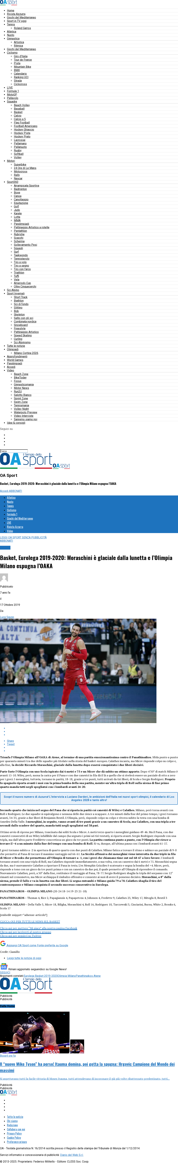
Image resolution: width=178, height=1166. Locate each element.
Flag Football (22, 122)
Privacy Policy (14, 1133)
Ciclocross (20, 84)
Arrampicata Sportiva (26, 185)
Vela (16, 279)
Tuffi (16, 276)
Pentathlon (20, 231)
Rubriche (19, 234)
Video (10, 370)
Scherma (19, 241)
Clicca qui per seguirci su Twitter (20, 936)
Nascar (18, 178)
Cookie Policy (14, 1138)
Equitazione (21, 203)
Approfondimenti (17, 356)
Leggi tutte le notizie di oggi (24, 958)
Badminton (20, 189)
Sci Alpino (13, 290)
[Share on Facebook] (92, 728)
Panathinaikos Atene (88, 976)
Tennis (11, 24)
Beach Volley (22, 105)
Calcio (17, 115)
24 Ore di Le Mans (25, 168)
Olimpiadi (12, 349)
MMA (17, 220)
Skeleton (19, 314)
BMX (17, 70)
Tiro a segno (21, 265)
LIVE (10, 87)
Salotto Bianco (22, 395)
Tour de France (23, 59)
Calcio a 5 (20, 119)
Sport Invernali (16, 293)
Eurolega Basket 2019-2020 (41, 976)
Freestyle (20, 328)
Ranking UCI (21, 77)
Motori (11, 161)
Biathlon (19, 300)
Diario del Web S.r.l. (71, 1155)
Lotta (17, 217)
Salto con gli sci (23, 318)
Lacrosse (19, 140)
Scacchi (18, 237)
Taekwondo (21, 255)
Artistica (19, 42)
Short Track (20, 297)
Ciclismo (12, 52)
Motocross (20, 171)
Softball (18, 154)
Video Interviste (23, 415)
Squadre (12, 101)
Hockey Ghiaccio (24, 129)
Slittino (18, 307)
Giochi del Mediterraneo (21, 17)
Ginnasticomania (24, 384)
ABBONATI (15, 491)
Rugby (18, 150)
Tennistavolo (21, 258)
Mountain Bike (22, 66)
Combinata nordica (25, 321)
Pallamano (20, 143)
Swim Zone (21, 402)
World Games (15, 360)
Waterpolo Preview (25, 412)
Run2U (18, 391)
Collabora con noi (16, 1129)
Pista (17, 63)
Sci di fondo (21, 304)
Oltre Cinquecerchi (25, 286)
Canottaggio (21, 199)
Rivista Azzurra (16, 14)
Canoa (17, 196)
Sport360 (12, 182)
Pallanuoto (20, 147)
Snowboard (21, 325)
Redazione (12, 1125)
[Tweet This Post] (92, 731)
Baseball (19, 108)
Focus (17, 381)
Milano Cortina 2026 (26, 353)
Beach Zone (21, 374)
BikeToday (20, 377)
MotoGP (12, 94)
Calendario (20, 73)
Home (10, 10)
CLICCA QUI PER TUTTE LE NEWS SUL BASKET (30, 921)
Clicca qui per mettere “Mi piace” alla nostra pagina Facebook (38, 928)
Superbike (20, 164)
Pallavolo (12, 98)
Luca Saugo (7, 617)
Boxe (17, 192)
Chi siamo (12, 1121)
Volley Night (21, 409)
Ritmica (18, 45)
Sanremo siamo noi (25, 419)
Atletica (11, 31)
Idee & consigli (16, 422)
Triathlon (19, 272)
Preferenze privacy (17, 1142)
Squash (18, 248)
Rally (17, 175)
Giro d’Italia (20, 56)
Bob (16, 311)
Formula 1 (13, 91)
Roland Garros (22, 28)
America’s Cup (22, 283)
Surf (16, 251)
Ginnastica (13, 38)
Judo (17, 210)
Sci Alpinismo (22, 342)
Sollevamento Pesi (25, 244)
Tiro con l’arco (22, 269)
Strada (18, 80)
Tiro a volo (20, 262)
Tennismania (21, 405)
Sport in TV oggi (16, 21)
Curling (18, 339)
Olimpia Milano (67, 976)
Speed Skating (23, 335)
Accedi (11, 367)
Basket (18, 112)
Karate (18, 213)
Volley (18, 157)
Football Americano (25, 126)
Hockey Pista (22, 133)
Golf (16, 206)
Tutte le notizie (16, 346)
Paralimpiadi (21, 224)
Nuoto (10, 35)
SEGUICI (5, 972)
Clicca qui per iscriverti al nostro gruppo (25, 932)
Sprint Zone (21, 398)
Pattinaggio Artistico (26, 332)
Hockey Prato (22, 136)
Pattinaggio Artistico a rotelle (31, 227)
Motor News (21, 388)
